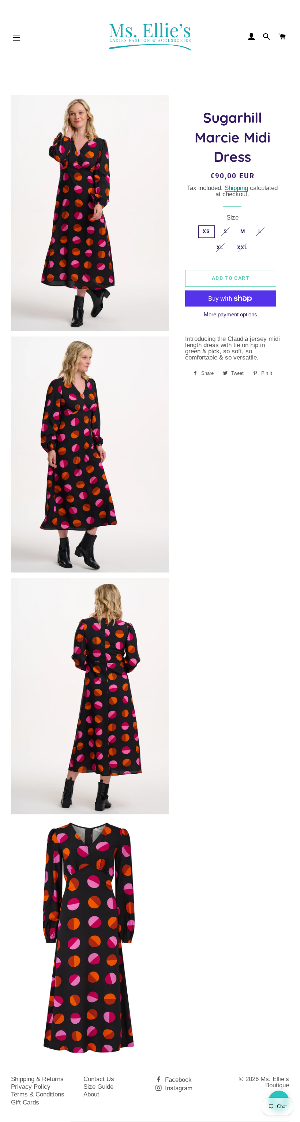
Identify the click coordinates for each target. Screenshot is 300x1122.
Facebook (177, 1079)
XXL (242, 247)
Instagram (177, 1088)
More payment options (230, 314)
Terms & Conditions (37, 1094)
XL (220, 247)
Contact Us (98, 1079)
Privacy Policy (30, 1086)
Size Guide (98, 1086)
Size (232, 217)
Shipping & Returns (37, 1079)
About (91, 1094)
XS (206, 231)
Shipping (236, 188)
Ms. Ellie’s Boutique (274, 1082)
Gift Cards (25, 1102)
